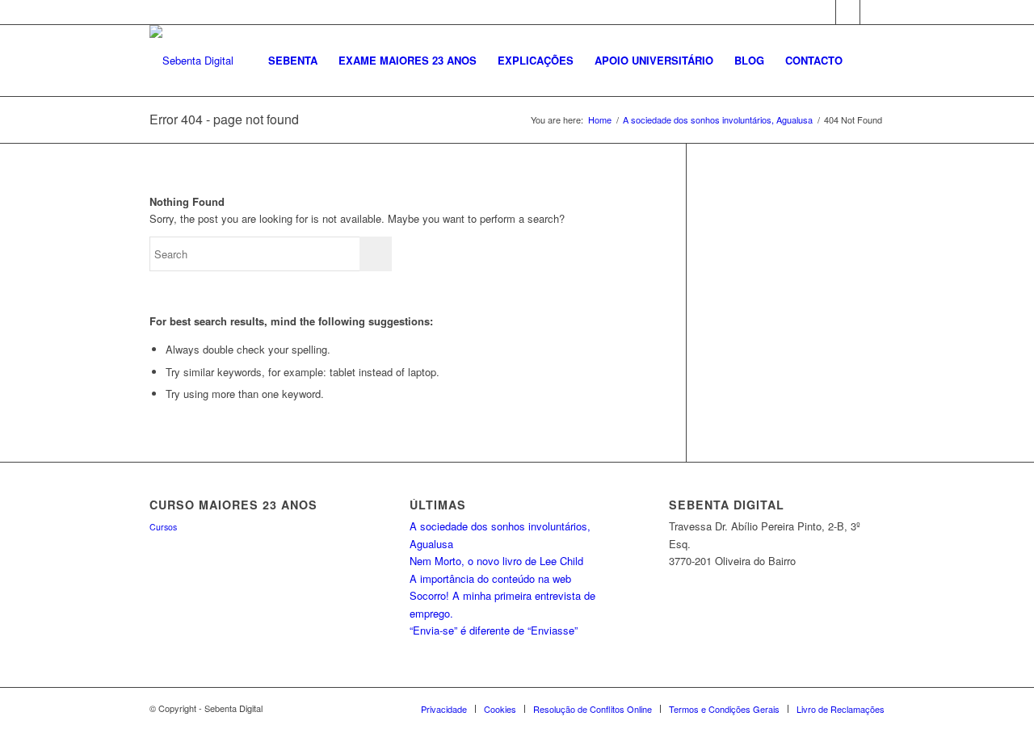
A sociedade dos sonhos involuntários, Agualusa (718, 120)
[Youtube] (872, 12)
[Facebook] (823, 12)
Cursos (163, 527)
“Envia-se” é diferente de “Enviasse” (494, 630)
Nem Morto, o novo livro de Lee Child (496, 560)
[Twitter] (848, 12)
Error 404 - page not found (224, 119)
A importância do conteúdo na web (490, 578)
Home (600, 120)
